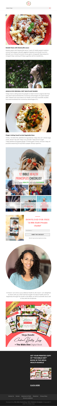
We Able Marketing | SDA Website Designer (28, 402)
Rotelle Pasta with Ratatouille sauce (17, 48)
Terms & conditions (28, 398)
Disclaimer (35, 396)
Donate (18, 396)
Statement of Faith (26, 396)
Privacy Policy (43, 396)
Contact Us (11, 396)
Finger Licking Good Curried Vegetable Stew (20, 135)
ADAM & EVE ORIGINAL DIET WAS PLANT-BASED (22, 91)
